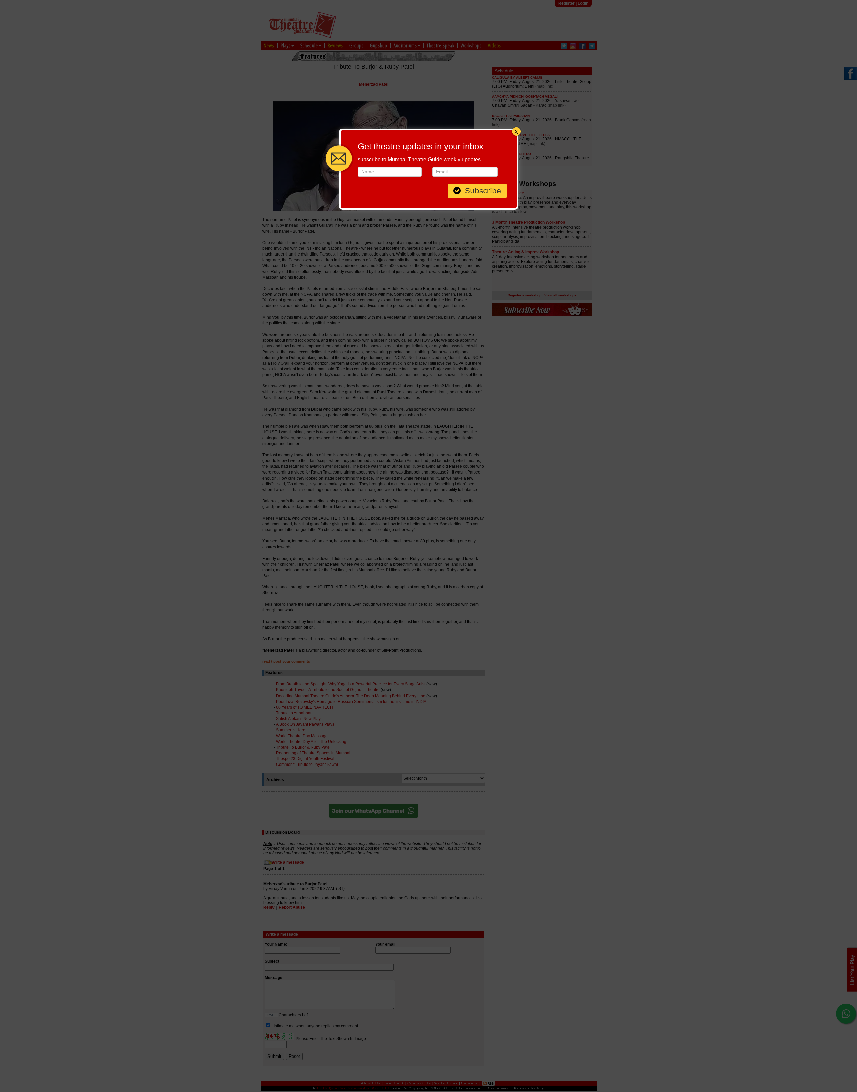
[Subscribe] (477, 190)
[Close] (516, 131)
